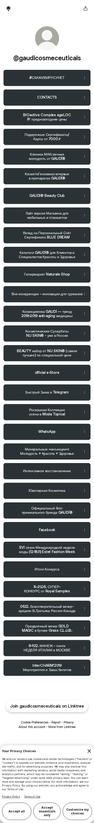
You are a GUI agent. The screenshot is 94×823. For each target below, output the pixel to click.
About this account (32, 727)
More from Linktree (61, 727)
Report (56, 722)
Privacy (68, 722)
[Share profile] (85, 9)
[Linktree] (9, 9)
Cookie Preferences (34, 722)
